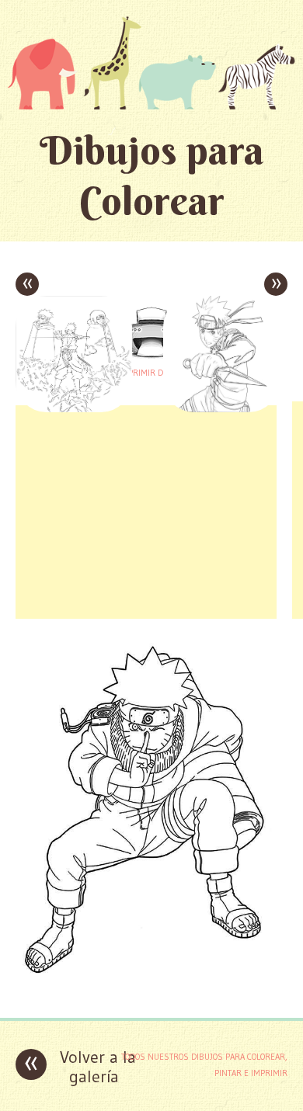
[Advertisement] (146, 510)
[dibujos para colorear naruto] (151, 994)
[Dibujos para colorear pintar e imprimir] (151, 62)
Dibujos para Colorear (152, 175)
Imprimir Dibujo (151, 372)
